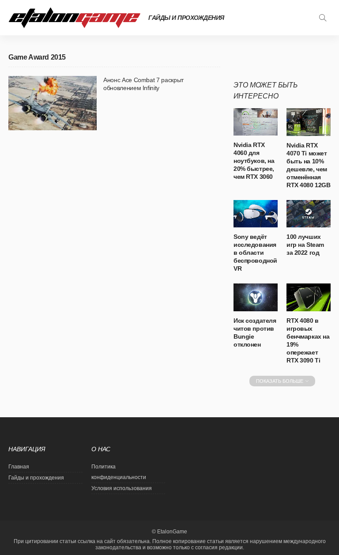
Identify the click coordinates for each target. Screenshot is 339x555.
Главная (18, 467)
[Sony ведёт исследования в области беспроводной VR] (256, 214)
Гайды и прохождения (186, 17)
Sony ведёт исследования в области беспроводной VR (255, 252)
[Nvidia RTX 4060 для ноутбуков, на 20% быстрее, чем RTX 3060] (256, 122)
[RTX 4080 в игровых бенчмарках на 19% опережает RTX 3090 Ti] (308, 297)
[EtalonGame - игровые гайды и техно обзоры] (74, 17)
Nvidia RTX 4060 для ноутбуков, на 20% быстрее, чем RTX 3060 (254, 160)
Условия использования (121, 488)
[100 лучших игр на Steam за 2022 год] (308, 214)
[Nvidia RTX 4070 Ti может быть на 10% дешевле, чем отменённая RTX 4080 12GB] (308, 122)
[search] (323, 17)
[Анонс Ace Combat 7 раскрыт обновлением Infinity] (52, 103)
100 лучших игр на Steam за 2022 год (305, 244)
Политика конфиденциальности (118, 472)
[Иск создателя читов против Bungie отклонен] (256, 297)
